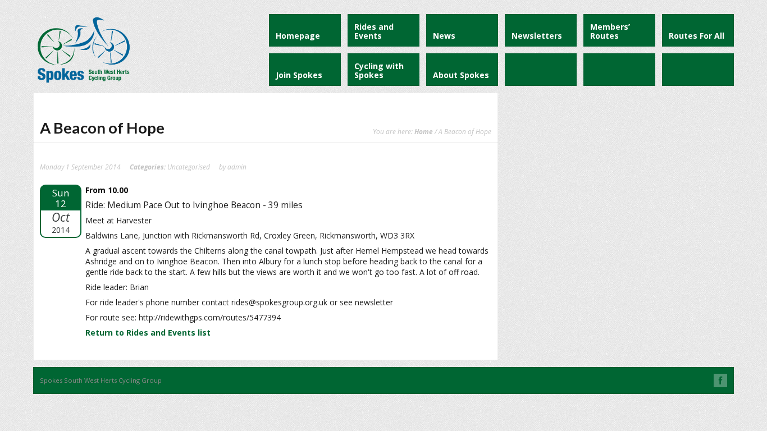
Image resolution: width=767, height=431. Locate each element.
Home (423, 131)
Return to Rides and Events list (148, 332)
